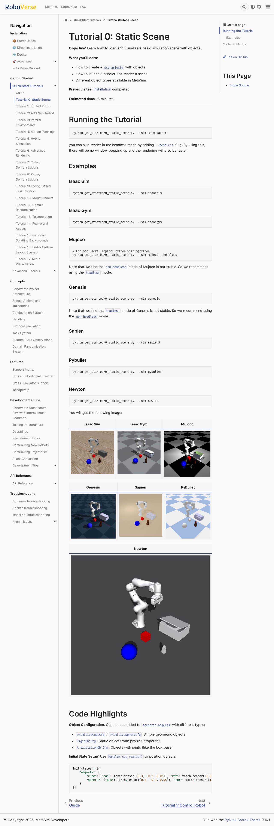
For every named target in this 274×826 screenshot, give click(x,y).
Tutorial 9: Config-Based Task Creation (33, 188)
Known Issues (22, 521)
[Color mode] (252, 6)
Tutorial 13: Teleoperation (34, 216)
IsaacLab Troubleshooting (31, 515)
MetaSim (51, 7)
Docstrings (20, 431)
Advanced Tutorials (26, 271)
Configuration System (27, 312)
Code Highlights (234, 44)
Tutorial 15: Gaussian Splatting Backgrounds (32, 237)
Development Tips (25, 465)
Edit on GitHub (237, 57)
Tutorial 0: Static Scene (33, 99)
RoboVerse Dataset (26, 68)
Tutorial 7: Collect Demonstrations (28, 164)
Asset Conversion (25, 458)
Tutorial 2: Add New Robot (35, 113)
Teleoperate (20, 390)
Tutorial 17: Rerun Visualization (28, 261)
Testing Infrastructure (27, 424)
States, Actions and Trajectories (26, 303)
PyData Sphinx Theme (243, 820)
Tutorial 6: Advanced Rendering (30, 153)
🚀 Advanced (22, 61)
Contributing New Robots (30, 445)
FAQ (83, 7)
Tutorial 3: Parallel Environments (28, 122)
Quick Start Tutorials (27, 86)
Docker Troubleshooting (29, 508)
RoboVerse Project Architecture (25, 291)
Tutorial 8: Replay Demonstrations (28, 176)
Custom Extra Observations (32, 340)
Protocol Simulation (26, 326)
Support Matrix (23, 369)
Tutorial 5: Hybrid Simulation (28, 141)
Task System (21, 333)
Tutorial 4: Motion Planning (35, 131)
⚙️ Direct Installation (27, 47)
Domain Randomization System (29, 349)
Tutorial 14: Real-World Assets (32, 226)
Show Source (239, 85)
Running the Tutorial (238, 31)
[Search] (244, 6)
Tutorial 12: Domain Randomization (29, 207)
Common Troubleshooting (31, 501)
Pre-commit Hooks (26, 438)
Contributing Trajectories (30, 452)
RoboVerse (69, 7)
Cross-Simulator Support (30, 383)
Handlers (18, 319)
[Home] (65, 20)
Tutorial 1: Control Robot (33, 106)
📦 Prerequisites (24, 41)
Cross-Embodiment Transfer (33, 376)
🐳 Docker (19, 54)
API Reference (22, 483)
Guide (20, 93)
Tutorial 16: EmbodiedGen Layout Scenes (34, 249)
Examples (233, 37)
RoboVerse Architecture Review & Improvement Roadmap (29, 413)
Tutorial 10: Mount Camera (35, 198)
